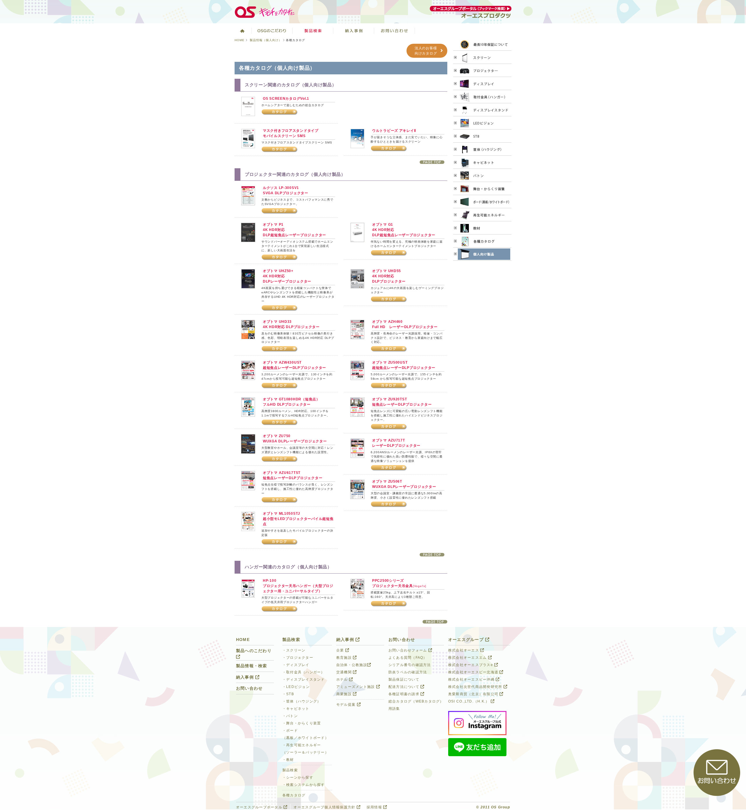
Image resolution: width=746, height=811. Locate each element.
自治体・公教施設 (351, 665)
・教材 (288, 760)
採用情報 (375, 807)
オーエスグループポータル (260, 807)
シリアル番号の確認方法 (409, 665)
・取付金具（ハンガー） (303, 672)
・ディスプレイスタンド (303, 679)
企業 (340, 650)
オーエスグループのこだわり (272, 30)
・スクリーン (294, 650)
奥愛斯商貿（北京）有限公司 (473, 694)
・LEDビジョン (296, 687)
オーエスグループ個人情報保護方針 (324, 807)
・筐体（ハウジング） (301, 701)
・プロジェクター (297, 658)
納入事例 (353, 30)
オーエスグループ (466, 639)
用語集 (394, 709)
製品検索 (313, 30)
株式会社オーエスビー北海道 (473, 672)
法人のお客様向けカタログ (426, 50)
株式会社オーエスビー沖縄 (472, 679)
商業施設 (344, 694)
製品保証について (403, 679)
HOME (239, 40)
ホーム (242, 30)
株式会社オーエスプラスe (471, 665)
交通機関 (344, 672)
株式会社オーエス (464, 650)
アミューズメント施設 (356, 687)
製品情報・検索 (251, 666)
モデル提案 (346, 705)
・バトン (290, 716)
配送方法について (404, 687)
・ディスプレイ (295, 665)
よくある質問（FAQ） (407, 658)
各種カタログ (294, 795)
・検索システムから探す (303, 785)
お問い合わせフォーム (408, 650)
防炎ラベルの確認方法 (407, 672)
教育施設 (344, 658)
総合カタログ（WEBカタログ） (416, 701)
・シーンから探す (297, 777)
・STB (288, 694)
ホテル (342, 679)
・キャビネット (295, 709)
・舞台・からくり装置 (301, 723)
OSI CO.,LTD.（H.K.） (469, 701)
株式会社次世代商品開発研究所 (476, 687)
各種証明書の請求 (404, 694)
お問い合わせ (394, 30)
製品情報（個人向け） (266, 40)
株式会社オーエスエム (468, 658)
